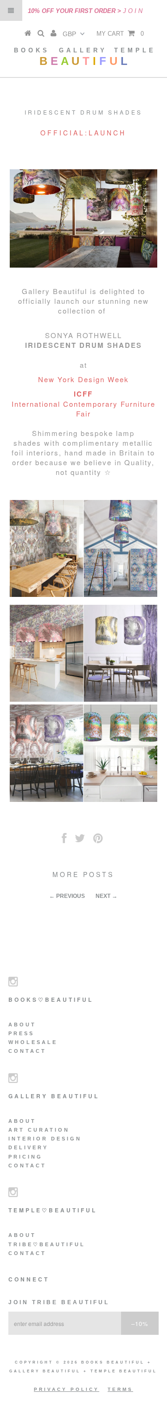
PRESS (21, 1033)
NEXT (103, 896)
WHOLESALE (33, 1042)
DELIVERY (28, 1147)
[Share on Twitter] (80, 840)
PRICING (25, 1156)
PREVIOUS (70, 896)
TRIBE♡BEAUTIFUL (46, 1244)
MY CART (120, 33)
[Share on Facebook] (64, 840)
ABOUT (22, 1024)
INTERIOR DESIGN (45, 1138)
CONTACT (27, 1051)
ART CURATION (39, 1130)
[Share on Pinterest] (98, 840)
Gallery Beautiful (46, 1371)
